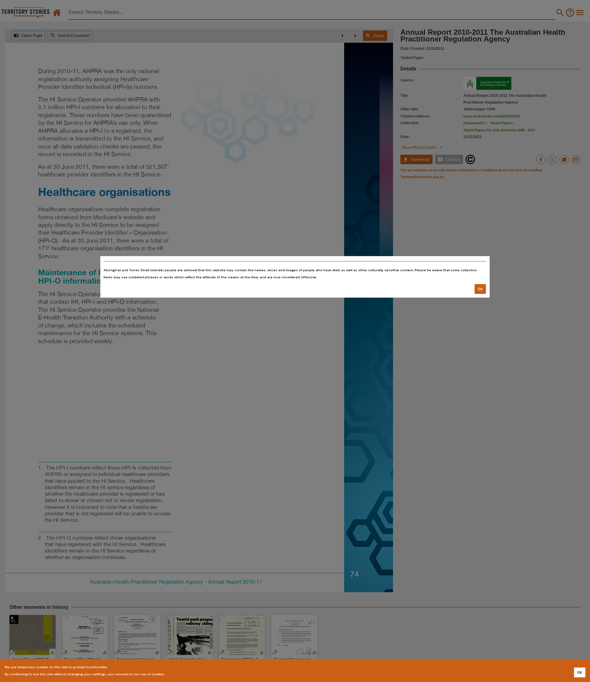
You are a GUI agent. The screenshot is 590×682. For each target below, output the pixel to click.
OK (480, 289)
